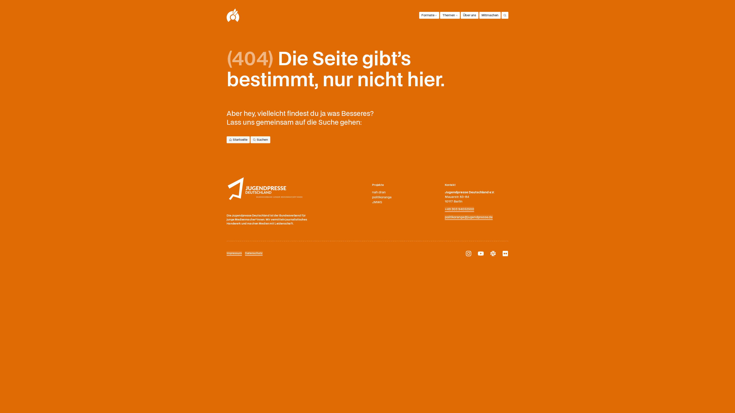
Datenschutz (254, 253)
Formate (427, 15)
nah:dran (379, 192)
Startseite (240, 139)
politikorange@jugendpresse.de (469, 217)
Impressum (234, 253)
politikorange (382, 197)
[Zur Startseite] (233, 15)
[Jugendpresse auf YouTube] (481, 253)
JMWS (377, 202)
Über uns (469, 15)
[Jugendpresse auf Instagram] (469, 253)
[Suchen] (504, 15)
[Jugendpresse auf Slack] (493, 253)
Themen (448, 15)
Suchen (262, 139)
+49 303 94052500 (459, 209)
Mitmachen (490, 15)
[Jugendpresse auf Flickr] (505, 253)
